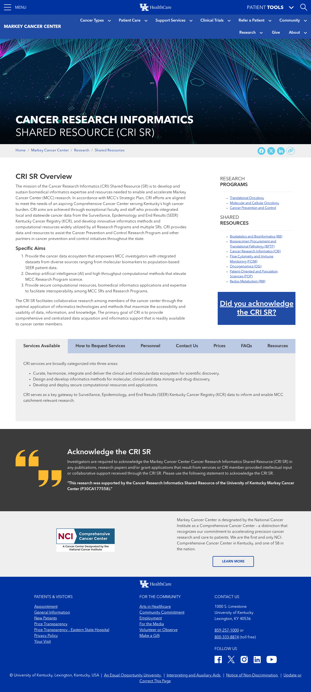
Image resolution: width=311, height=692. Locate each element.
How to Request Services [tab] (100, 346)
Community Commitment (161, 613)
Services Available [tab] (41, 346)
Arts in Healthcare (155, 607)
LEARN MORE (233, 561)
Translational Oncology (247, 198)
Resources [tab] (278, 346)
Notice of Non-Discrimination (252, 675)
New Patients (45, 618)
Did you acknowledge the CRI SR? (257, 308)
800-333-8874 (227, 637)
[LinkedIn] (257, 660)
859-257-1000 (227, 631)
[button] (15, 7)
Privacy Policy (46, 636)
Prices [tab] (219, 346)
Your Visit (42, 642)
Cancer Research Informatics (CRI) (255, 251)
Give (276, 33)
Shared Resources (110, 150)
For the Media (151, 624)
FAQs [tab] (246, 346)
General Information (52, 613)
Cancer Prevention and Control (253, 208)
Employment (150, 618)
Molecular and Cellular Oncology (254, 203)
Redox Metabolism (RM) (247, 281)
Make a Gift (149, 636)
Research (247, 33)
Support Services (170, 21)
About (294, 33)
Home (21, 150)
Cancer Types (92, 21)
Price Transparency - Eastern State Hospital (71, 630)
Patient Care (129, 21)
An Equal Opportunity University (133, 675)
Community (289, 21)
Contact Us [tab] (187, 346)
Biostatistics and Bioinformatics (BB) (256, 236)
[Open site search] (303, 7)
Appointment (46, 607)
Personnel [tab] (150, 346)
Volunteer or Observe (158, 630)
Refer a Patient (251, 21)
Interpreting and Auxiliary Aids (194, 675)
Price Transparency (51, 624)
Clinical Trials (212, 21)
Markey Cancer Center (50, 150)
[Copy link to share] (290, 151)
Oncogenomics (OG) (245, 266)
